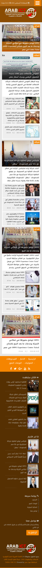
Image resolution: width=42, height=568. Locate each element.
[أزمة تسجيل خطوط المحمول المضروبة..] (33, 487)
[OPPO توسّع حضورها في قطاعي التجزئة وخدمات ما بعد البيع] (33, 474)
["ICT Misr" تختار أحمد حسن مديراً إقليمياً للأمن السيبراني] (33, 462)
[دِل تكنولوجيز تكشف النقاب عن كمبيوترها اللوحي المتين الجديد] (33, 415)
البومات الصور (15, 363)
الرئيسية (32, 359)
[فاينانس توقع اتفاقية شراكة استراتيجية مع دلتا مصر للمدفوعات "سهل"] (33, 449)
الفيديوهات (11, 359)
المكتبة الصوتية (32, 507)
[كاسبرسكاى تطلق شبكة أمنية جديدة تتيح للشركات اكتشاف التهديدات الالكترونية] (33, 403)
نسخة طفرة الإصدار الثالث (12, 559)
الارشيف (34, 499)
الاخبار (22, 359)
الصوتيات (29, 363)
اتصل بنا (31, 532)
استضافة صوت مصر (30, 562)
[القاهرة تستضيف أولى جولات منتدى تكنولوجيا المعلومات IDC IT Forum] (33, 390)
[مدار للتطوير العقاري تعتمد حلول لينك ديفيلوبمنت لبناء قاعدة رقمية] (33, 428)
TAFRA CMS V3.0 (11, 562)
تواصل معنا (33, 511)
